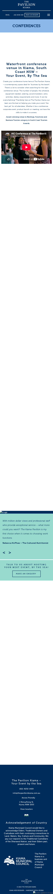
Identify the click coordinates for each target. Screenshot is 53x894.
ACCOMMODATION (26, 342)
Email (8, 15)
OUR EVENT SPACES (26, 286)
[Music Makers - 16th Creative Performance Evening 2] (26, 688)
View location (26, 809)
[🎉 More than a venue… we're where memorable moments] (26, 626)
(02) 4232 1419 (26, 789)
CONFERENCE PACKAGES (26, 231)
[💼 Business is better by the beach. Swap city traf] (26, 657)
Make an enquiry (32, 15)
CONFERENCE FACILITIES (26, 175)
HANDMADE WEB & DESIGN (35, 890)
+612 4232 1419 (19, 15)
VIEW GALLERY (16, 506)
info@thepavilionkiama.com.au (26, 793)
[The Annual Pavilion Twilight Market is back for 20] (26, 595)
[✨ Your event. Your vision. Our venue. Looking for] (26, 749)
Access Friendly (28, 798)
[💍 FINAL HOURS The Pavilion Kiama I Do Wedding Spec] (26, 719)
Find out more (26, 219)
